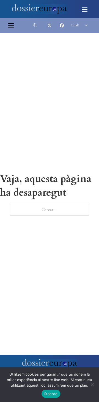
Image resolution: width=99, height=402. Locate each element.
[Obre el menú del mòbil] (84, 9)
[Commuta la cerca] (35, 25)
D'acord (51, 394)
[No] (92, 384)
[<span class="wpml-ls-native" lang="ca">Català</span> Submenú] (86, 25)
